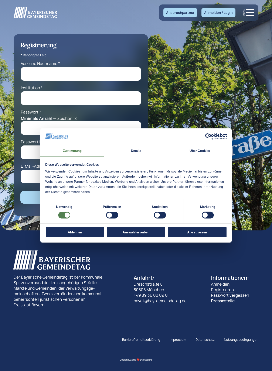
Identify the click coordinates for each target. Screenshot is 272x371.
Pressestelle (223, 300)
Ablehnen (75, 232)
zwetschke (146, 359)
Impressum (178, 339)
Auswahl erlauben (136, 232)
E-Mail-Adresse (36, 166)
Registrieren (222, 289)
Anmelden (220, 284)
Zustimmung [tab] (72, 150)
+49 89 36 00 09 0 (151, 295)
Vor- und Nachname (40, 63)
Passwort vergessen (230, 295)
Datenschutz (205, 339)
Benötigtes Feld (34, 55)
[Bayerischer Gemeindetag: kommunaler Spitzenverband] (35, 12)
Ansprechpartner (180, 12)
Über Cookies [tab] (200, 150)
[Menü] (250, 12)
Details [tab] (136, 150)
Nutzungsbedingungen (241, 339)
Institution (31, 88)
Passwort (31, 112)
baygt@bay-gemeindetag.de (160, 300)
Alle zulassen (197, 232)
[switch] (112, 215)
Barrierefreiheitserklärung (141, 339)
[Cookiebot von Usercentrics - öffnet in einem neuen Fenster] (208, 136)
